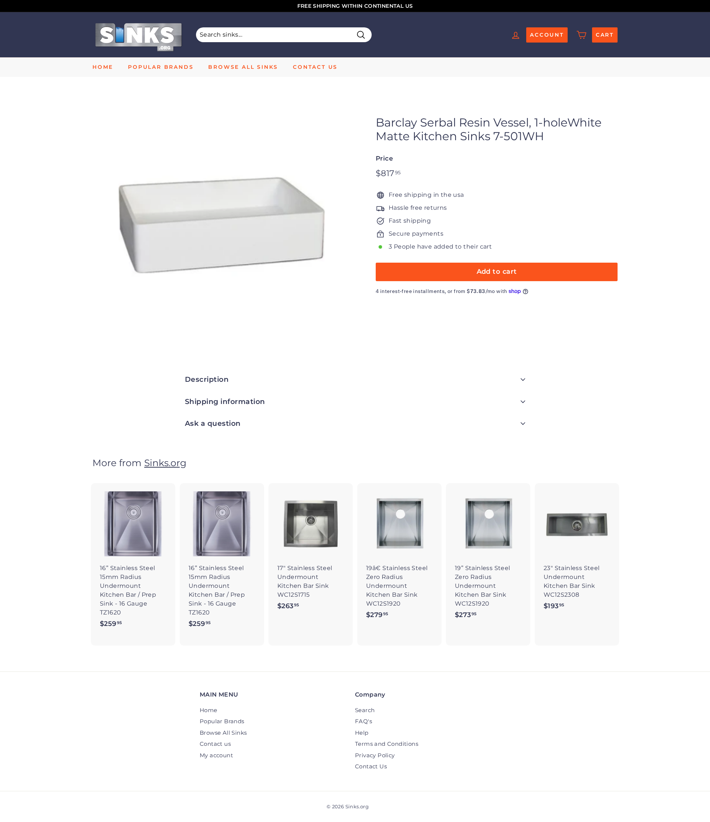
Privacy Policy (375, 755)
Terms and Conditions (386, 743)
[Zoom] (222, 225)
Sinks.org (165, 462)
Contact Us (371, 766)
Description (207, 379)
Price (384, 158)
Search (365, 710)
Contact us (315, 67)
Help (362, 732)
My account (216, 755)
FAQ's (363, 721)
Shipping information (225, 401)
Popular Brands (160, 67)
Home (102, 67)
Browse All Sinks (243, 67)
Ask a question (213, 423)
